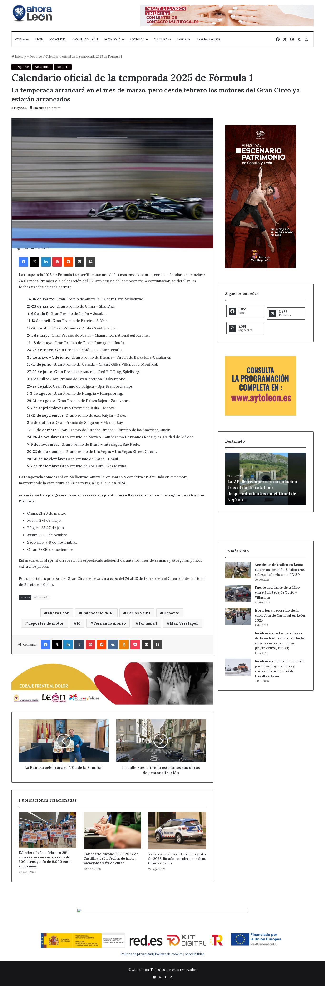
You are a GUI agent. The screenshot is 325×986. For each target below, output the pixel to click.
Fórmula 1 (148, 623)
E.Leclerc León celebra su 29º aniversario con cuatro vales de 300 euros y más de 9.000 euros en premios (45, 859)
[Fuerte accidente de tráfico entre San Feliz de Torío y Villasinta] (238, 593)
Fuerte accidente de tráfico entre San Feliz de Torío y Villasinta (277, 592)
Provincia (58, 39)
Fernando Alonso (110, 623)
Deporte (183, 39)
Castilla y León (85, 39)
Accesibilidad (194, 954)
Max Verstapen (184, 623)
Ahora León (41, 597)
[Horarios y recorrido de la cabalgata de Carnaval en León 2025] (238, 616)
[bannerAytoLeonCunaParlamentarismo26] (260, 415)
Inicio (19, 57)
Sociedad (137, 39)
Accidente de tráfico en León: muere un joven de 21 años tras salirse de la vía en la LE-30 (280, 569)
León (39, 39)
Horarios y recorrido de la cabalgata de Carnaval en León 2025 (280, 615)
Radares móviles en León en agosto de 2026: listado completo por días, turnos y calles (177, 858)
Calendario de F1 (98, 613)
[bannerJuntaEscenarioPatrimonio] (260, 267)
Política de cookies (169, 954)
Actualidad (42, 67)
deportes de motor (46, 623)
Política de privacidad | (138, 954)
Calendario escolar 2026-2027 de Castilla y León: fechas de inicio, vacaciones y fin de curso (111, 858)
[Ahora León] (32, 13)
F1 (79, 623)
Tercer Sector (208, 39)
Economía (112, 39)
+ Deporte (34, 57)
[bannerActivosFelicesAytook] (112, 683)
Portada (22, 39)
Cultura (160, 39)
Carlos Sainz (139, 613)
